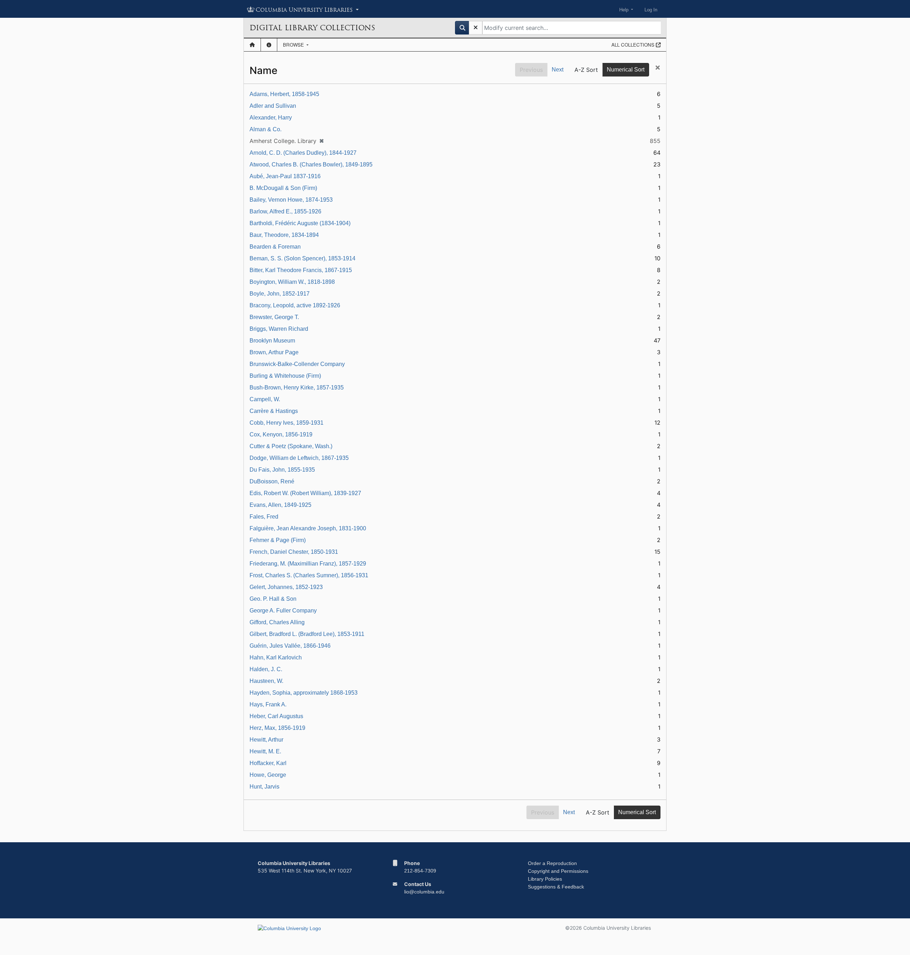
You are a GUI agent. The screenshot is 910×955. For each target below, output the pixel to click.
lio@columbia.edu (424, 892)
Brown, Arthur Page (274, 352)
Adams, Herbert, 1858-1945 (284, 94)
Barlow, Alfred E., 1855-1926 (285, 211)
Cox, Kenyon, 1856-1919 (281, 434)
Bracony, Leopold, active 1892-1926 (295, 305)
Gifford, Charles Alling (277, 622)
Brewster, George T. (274, 317)
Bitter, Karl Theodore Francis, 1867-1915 (301, 270)
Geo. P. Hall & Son (273, 599)
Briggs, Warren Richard (279, 329)
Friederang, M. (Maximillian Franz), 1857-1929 (308, 564)
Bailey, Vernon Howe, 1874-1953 (291, 200)
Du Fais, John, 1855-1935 (282, 470)
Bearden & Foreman (275, 247)
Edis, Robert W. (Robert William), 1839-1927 (305, 493)
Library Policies (545, 879)
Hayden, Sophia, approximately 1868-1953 (304, 693)
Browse (294, 44)
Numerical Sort (625, 70)
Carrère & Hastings (274, 411)
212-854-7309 (420, 871)
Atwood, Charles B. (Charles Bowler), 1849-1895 (311, 164)
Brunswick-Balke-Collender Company (297, 364)
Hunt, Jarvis (264, 787)
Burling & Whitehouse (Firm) (285, 376)
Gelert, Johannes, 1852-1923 (286, 587)
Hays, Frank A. (268, 704)
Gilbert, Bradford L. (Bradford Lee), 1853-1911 (307, 634)
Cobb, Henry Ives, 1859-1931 (286, 423)
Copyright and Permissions (558, 871)
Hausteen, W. (266, 681)
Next (557, 70)
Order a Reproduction (552, 863)
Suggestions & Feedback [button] (556, 887)
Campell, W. (265, 399)
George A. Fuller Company (283, 611)
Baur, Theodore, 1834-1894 (284, 235)
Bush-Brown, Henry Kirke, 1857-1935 (297, 387)
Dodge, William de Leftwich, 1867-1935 (299, 458)
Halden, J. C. (266, 669)
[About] (269, 44)
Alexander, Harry (271, 118)
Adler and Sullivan (273, 106)
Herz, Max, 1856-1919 (277, 728)
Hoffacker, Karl (268, 763)
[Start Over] (475, 28)
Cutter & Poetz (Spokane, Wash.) (291, 446)
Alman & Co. (266, 129)
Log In (650, 9)
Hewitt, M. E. (265, 751)
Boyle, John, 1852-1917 (280, 294)
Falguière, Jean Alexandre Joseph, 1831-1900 (308, 528)
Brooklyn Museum (272, 341)
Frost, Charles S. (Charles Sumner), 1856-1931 (309, 575)
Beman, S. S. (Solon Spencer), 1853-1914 (302, 258)
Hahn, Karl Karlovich (276, 657)
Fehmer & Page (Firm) (278, 540)
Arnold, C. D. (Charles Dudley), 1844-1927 (303, 153)
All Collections (633, 44)
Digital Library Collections (312, 27)
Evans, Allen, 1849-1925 (280, 505)
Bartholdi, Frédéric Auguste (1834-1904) (300, 223)
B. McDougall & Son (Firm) (283, 188)
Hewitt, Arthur (266, 740)
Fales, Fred (264, 517)
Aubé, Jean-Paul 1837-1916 (285, 176)
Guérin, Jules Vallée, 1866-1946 (290, 646)
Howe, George (268, 775)
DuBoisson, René (272, 481)
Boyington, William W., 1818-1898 (292, 282)
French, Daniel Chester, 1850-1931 (294, 552)
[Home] (252, 44)
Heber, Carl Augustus (276, 716)
